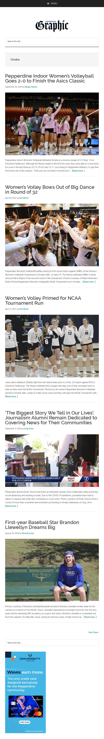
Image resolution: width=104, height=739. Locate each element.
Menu (54, 3)
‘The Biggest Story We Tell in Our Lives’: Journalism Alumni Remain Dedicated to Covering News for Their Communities (51, 417)
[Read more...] (78, 170)
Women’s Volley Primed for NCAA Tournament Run (43, 300)
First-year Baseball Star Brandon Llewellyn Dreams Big (42, 524)
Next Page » (94, 632)
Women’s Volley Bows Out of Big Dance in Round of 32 (49, 189)
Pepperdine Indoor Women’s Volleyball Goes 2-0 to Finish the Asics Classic (49, 78)
